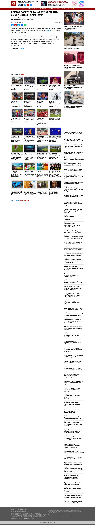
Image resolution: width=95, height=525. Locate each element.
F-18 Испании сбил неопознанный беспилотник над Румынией (73, 218)
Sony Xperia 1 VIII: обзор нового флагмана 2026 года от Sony (73, 231)
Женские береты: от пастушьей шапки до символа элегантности (73, 314)
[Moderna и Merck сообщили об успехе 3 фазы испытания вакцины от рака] (74, 98)
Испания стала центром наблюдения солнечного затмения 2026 (71, 275)
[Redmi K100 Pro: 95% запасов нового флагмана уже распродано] (74, 18)
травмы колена (50, 30)
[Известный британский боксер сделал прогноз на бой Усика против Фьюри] (17, 184)
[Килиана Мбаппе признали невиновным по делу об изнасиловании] (29, 166)
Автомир (51, 8)
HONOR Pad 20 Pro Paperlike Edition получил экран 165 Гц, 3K (73, 140)
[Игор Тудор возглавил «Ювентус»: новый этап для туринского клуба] (55, 96)
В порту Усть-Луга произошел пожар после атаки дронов (73, 243)
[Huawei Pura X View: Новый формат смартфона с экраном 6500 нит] (74, 57)
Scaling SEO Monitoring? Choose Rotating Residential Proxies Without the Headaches (73, 295)
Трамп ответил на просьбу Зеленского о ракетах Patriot (72, 417)
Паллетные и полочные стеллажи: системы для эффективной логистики (71, 477)
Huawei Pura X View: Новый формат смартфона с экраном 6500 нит (73, 67)
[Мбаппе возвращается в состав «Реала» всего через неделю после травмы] (42, 166)
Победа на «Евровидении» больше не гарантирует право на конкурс (73, 268)
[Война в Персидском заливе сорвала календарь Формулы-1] (17, 80)
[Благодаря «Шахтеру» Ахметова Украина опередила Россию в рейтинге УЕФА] (29, 184)
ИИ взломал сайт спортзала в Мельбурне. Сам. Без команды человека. (73, 328)
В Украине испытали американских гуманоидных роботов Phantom (72, 342)
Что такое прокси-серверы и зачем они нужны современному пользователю (73, 321)
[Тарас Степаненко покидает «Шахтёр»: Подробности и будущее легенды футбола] (29, 131)
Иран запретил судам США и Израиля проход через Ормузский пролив (72, 375)
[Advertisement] (36, 61)
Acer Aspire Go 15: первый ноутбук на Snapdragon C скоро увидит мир (73, 349)
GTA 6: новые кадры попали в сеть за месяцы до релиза (72, 47)
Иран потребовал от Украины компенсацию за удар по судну (73, 281)
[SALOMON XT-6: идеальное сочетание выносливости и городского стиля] (17, 96)
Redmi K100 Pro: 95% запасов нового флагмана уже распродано (73, 28)
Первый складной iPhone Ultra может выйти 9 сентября (73, 483)
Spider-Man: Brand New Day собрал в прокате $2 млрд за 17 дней (73, 176)
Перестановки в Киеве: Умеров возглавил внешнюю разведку (73, 463)
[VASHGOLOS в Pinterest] (28, 5)
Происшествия (37, 8)
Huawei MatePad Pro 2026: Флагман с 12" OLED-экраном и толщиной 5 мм (73, 438)
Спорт (67, 8)
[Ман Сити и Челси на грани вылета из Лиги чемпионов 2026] (42, 80)
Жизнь (63, 8)
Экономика (30, 8)
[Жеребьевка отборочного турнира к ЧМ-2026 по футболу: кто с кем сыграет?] (55, 148)
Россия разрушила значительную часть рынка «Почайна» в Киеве (72, 225)
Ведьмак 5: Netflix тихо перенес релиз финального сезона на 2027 (73, 382)
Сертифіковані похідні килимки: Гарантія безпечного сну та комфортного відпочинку (73, 431)
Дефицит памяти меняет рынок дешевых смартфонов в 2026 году (73, 196)
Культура (56, 8)
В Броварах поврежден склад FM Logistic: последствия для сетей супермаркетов (73, 261)
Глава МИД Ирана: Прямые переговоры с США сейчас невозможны (72, 389)
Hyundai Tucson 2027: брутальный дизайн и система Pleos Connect (73, 87)
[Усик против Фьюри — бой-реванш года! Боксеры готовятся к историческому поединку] (29, 148)
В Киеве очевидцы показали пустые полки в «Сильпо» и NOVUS (72, 362)
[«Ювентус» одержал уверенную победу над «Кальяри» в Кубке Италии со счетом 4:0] (42, 148)
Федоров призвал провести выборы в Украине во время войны (74, 158)
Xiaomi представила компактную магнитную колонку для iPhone (73, 254)
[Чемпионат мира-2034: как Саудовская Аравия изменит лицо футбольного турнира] (17, 166)
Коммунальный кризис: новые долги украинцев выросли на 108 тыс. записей (73, 470)
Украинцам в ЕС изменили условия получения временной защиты (73, 424)
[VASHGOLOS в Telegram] (25, 5)
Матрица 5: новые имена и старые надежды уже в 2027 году (72, 404)
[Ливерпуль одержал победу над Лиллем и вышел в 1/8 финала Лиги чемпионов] (55, 131)
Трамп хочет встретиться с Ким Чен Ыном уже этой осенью (73, 152)
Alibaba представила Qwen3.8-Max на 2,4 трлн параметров (73, 496)
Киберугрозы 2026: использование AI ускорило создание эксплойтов (72, 445)
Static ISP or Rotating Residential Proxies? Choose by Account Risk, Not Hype (73, 189)
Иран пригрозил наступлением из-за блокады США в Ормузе (73, 170)
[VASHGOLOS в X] (22, 5)
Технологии (45, 8)
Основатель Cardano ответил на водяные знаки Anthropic (73, 183)
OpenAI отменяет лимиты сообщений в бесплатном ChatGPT (71, 335)
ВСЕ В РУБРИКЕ (20, 200)
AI (60, 8)
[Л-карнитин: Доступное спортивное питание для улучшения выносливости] (29, 96)
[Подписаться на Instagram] (75, 4)
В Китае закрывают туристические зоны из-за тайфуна (72, 302)
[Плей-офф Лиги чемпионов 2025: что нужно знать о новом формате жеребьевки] (17, 131)
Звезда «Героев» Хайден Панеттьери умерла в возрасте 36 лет (73, 203)
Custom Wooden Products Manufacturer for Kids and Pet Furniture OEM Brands (72, 288)
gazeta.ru (23, 49)
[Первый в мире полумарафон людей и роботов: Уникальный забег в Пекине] (42, 131)
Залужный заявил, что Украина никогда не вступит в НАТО (73, 457)
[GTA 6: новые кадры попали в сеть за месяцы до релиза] (74, 38)
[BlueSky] (12, 25)
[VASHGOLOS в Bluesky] (31, 5)
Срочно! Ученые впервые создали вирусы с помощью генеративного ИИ (74, 411)
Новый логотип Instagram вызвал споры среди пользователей (74, 248)
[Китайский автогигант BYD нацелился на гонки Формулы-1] (29, 80)
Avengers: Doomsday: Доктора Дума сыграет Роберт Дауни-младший (73, 211)
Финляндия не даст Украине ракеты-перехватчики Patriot (73, 369)
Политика (23, 8)
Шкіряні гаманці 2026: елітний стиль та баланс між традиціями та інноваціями (73, 146)
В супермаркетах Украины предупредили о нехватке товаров (72, 397)
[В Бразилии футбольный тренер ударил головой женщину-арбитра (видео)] (42, 184)
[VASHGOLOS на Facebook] (19, 5)
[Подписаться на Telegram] (81, 4)
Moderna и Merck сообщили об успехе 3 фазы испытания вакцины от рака (73, 107)
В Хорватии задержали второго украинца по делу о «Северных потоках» (73, 133)
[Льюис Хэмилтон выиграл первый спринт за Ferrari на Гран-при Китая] (17, 113)
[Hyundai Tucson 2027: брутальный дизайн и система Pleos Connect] (74, 78)
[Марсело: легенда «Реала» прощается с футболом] (55, 113)
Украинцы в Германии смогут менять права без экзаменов (72, 164)
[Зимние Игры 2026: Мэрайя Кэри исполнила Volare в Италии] (55, 80)
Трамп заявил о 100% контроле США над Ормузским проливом (73, 309)
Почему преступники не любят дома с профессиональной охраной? (73, 490)
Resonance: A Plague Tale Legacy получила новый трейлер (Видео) (73, 237)
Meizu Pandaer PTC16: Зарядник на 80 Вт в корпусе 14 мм (73, 356)
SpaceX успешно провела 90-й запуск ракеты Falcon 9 (73, 502)
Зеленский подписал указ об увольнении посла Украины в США (74, 452)
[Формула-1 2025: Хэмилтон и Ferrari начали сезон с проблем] (29, 113)
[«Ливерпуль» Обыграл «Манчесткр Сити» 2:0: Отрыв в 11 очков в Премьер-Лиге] (42, 113)
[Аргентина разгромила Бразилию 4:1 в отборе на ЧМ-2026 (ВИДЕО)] (42, 96)
